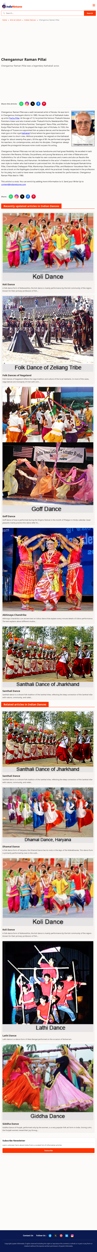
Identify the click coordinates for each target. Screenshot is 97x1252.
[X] (55, 1236)
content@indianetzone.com (13, 184)
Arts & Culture (15, 20)
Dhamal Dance (11, 846)
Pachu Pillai (14, 118)
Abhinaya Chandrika (14, 614)
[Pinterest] (61, 1236)
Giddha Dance (10, 1123)
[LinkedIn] (67, 1236)
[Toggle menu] (94, 5)
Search (90, 13)
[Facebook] (50, 1236)
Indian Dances (30, 20)
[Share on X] (33, 104)
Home (4, 20)
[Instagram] (72, 1236)
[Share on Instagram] (27, 104)
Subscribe (48, 1151)
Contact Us (28, 1235)
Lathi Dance (9, 1035)
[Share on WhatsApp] (21, 104)
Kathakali (26, 133)
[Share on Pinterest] (44, 104)
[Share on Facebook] (38, 104)
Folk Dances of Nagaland (16, 375)
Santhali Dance (11, 691)
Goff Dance (8, 516)
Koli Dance (8, 284)
